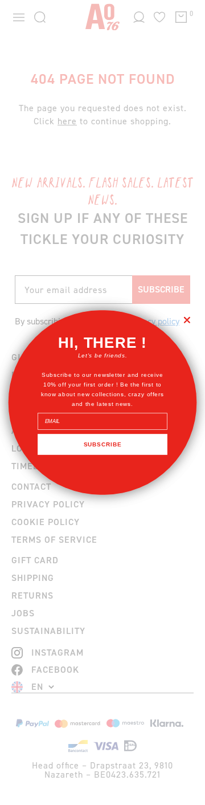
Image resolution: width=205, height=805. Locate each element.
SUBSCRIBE (102, 444)
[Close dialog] (187, 320)
